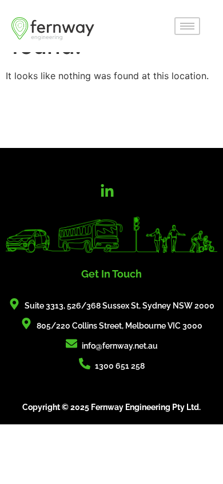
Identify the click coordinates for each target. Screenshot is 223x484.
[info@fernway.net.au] (71, 343)
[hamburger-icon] (187, 26)
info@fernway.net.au (120, 345)
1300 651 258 (120, 365)
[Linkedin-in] (107, 191)
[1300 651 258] (84, 363)
